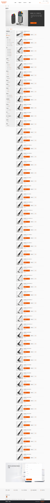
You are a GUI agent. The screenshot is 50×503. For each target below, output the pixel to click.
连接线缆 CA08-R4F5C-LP (28, 275)
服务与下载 (25, 2)
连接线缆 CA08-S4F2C (27, 421)
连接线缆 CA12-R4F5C (27, 112)
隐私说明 (24, 499)
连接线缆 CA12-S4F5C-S (28, 242)
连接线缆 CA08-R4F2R (27, 348)
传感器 (15, 2)
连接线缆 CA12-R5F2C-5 (28, 96)
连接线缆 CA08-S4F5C (27, 405)
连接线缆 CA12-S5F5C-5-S (28, 210)
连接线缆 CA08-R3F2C (27, 389)
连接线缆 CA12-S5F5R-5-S (28, 202)
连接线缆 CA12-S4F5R (27, 169)
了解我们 (30, 2)
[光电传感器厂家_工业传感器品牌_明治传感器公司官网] (4, 2)
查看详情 (25, 36)
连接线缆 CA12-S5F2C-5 (28, 161)
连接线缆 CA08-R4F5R (27, 332)
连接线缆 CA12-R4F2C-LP (28, 63)
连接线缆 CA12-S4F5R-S (28, 234)
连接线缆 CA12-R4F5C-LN (28, 39)
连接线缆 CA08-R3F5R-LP (28, 299)
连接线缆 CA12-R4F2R (27, 120)
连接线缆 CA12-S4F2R (27, 185)
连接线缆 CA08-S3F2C (27, 454)
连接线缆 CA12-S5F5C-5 (28, 145)
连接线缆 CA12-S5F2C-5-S (28, 226)
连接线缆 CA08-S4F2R (27, 413)
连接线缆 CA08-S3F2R (27, 446)
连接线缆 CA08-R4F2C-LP (28, 291)
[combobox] (28, 469)
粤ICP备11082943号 (37, 501)
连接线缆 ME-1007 (27, 31)
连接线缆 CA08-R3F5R (27, 364)
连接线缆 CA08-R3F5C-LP (28, 307)
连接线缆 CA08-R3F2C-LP (28, 324)
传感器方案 (20, 2)
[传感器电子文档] (6, 497)
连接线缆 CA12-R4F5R (27, 104)
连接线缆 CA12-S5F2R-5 (28, 153)
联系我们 (7, 499)
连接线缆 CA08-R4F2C (27, 356)
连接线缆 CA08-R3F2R (27, 381)
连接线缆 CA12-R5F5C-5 (28, 80)
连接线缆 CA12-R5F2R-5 (28, 88)
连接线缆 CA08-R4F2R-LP (28, 283)
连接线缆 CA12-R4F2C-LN (28, 55)
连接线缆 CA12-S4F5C (27, 177)
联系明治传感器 (42, 499)
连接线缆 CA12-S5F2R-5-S (28, 218)
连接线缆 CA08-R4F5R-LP (28, 267)
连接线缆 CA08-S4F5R (27, 397)
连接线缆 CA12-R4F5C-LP (28, 47)
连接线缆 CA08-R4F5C (27, 340)
